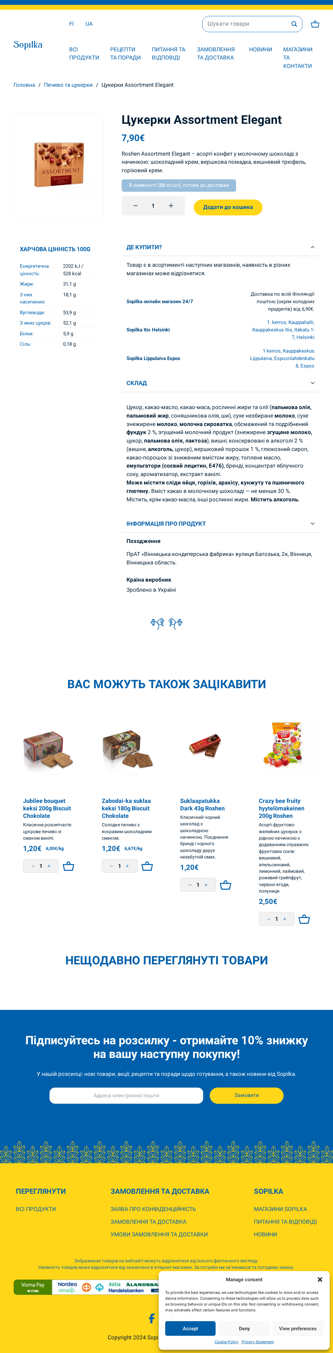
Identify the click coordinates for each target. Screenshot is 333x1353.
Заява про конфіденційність (153, 1209)
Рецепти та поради (125, 53)
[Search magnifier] (294, 24)
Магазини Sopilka (280, 1209)
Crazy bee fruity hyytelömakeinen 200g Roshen (281, 808)
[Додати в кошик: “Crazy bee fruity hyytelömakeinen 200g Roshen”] (302, 919)
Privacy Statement (258, 1342)
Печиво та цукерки (68, 85)
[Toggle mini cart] (315, 24)
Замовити (246, 1095)
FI (71, 23)
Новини (260, 49)
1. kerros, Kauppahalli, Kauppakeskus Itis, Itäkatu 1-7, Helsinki (283, 329)
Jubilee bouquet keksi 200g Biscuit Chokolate (47, 808)
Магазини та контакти (298, 58)
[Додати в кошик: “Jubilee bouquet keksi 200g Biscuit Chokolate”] (67, 866)
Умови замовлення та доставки (159, 1234)
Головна (24, 85)
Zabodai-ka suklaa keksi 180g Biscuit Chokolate (126, 808)
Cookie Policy (226, 1342)
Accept (190, 1329)
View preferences (298, 1329)
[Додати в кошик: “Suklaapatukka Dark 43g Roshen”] (224, 885)
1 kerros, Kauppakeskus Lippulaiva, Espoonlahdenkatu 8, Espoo (282, 358)
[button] (320, 1279)
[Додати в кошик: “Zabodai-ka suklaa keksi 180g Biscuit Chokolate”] (145, 866)
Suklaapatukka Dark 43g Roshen (202, 804)
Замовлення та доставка (216, 53)
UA (89, 23)
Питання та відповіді (168, 53)
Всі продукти (84, 53)
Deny (244, 1329)
